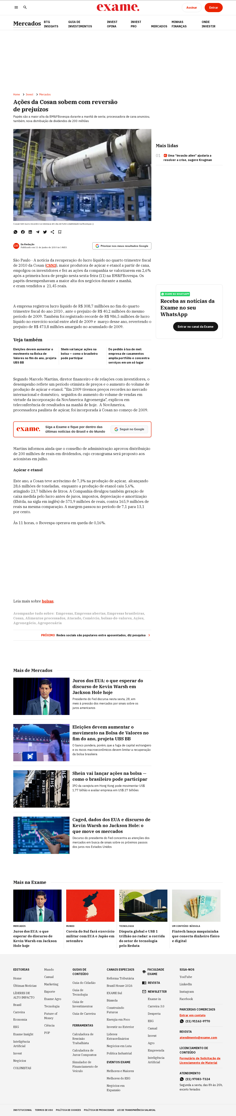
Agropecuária (49, 623)
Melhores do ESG (118, 1078)
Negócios (19, 1061)
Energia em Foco (118, 1019)
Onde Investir (208, 24)
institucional (22, 1110)
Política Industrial (119, 1053)
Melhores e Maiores (120, 1071)
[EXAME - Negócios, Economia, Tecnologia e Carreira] (118, 7)
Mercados (27, 23)
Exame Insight (23, 1034)
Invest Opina (112, 24)
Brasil (17, 1005)
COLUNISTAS (22, 1068)
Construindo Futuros (115, 1010)
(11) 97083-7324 (197, 1079)
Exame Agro (52, 999)
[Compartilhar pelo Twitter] (45, 232)
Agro (151, 1043)
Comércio (91, 618)
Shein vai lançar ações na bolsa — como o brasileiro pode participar (79, 353)
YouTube (186, 977)
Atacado (74, 618)
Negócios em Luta (119, 1046)
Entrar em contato (193, 1015)
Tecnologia (52, 1006)
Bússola (195, 926)
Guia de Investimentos (80, 24)
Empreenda (156, 1050)
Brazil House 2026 (120, 986)
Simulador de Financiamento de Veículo (85, 1066)
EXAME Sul (114, 993)
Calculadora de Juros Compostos (84, 1053)
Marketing (51, 984)
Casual (49, 977)
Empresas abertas (89, 613)
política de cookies (68, 1110)
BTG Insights (51, 24)
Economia (20, 1019)
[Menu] (16, 7)
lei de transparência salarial (136, 1110)
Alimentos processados (45, 618)
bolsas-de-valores (116, 618)
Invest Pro (136, 24)
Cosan (18, 618)
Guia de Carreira (84, 1013)
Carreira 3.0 (156, 1006)
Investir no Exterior (120, 1027)
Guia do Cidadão (84, 983)
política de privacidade (99, 1110)
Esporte (49, 991)
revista (154, 983)
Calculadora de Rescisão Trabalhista (82, 1038)
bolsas (47, 601)
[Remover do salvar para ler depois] (60, 232)
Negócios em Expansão (116, 1088)
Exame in (154, 999)
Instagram (187, 991)
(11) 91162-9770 (197, 1021)
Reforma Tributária (120, 978)
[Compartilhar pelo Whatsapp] (15, 232)
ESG (16, 1027)
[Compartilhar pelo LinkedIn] (30, 232)
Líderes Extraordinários (118, 1036)
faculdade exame (156, 972)
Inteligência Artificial (21, 1044)
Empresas (64, 613)
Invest (29, 94)
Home (16, 94)
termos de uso (44, 1110)
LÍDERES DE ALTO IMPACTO (23, 995)
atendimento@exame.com (198, 1037)
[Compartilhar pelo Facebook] (23, 232)
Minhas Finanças (179, 24)
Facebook (186, 999)
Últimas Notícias (25, 986)
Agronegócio (24, 623)
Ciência (49, 1025)
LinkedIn (186, 984)
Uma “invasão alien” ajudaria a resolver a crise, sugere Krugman (188, 158)
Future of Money (50, 1016)
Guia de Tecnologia (80, 992)
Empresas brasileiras (125, 613)
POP (47, 1033)
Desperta (154, 1013)
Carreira (19, 1012)
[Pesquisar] (25, 7)
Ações (138, 618)
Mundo (49, 969)
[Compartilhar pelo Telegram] (37, 232)
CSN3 (51, 265)
